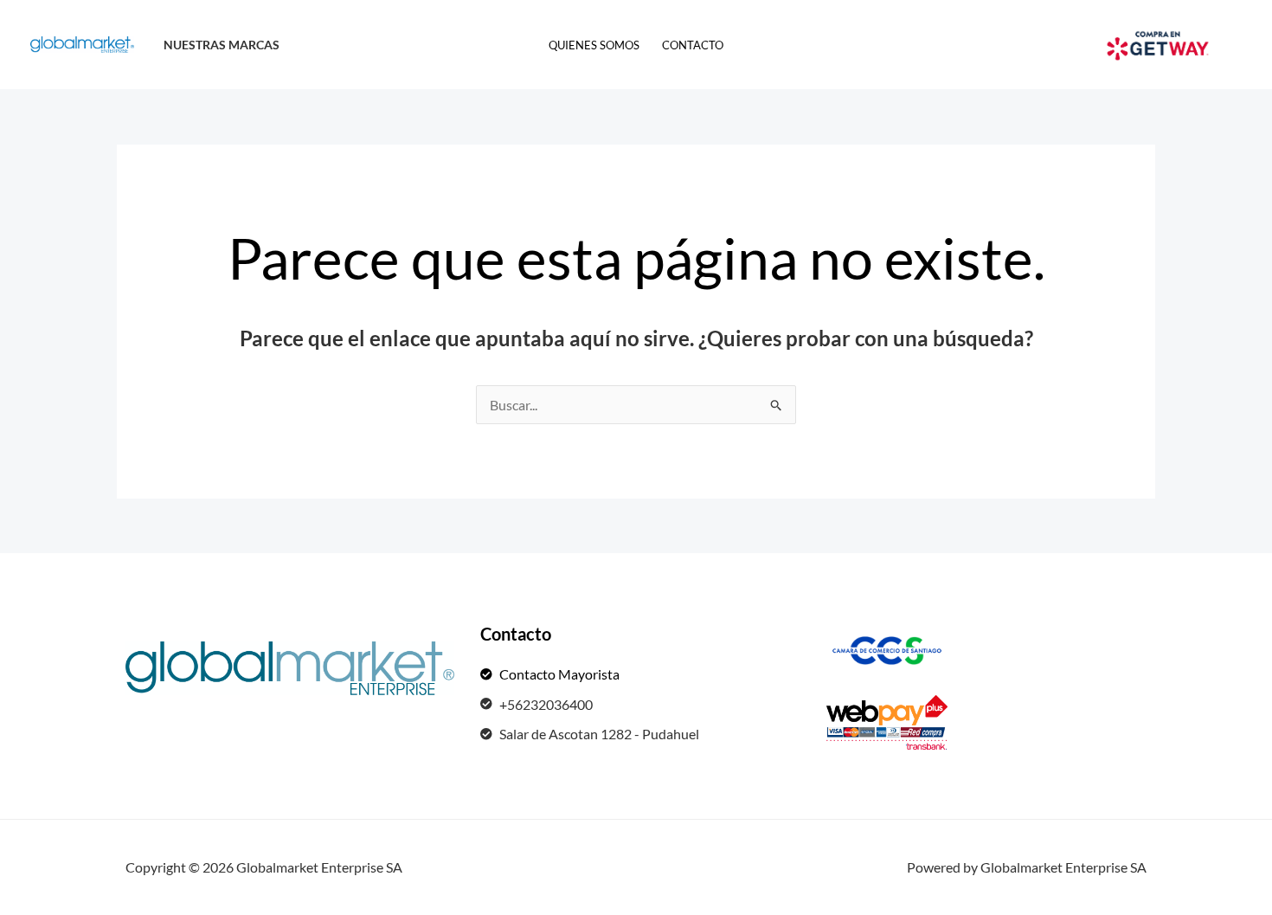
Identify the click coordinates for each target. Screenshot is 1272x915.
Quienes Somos (594, 45)
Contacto (692, 45)
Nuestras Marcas (221, 44)
